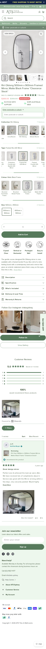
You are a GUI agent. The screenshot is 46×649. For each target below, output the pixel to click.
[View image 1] (4, 78)
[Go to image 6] (27, 82)
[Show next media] (40, 52)
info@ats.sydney (12, 575)
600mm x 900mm (18, 211)
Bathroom (6, 23)
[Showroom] (43, 7)
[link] (11, 322)
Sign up (23, 546)
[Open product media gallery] (41, 34)
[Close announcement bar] (44, 2)
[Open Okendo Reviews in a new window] (11, 421)
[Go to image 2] (18, 82)
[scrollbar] (23, 143)
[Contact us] (37, 7)
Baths (15, 23)
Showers (23, 23)
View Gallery (23, 345)
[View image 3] (19, 78)
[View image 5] (33, 78)
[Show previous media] (5, 52)
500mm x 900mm (6, 211)
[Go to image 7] (29, 82)
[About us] (40, 7)
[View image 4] (26, 78)
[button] (2, 12)
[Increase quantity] (42, 226)
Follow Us (23, 337)
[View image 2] (12, 78)
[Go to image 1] (16, 82)
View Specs (9, 34)
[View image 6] (40, 78)
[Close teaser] (39, 336)
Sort (24, 436)
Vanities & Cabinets (38, 23)
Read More (18, 270)
